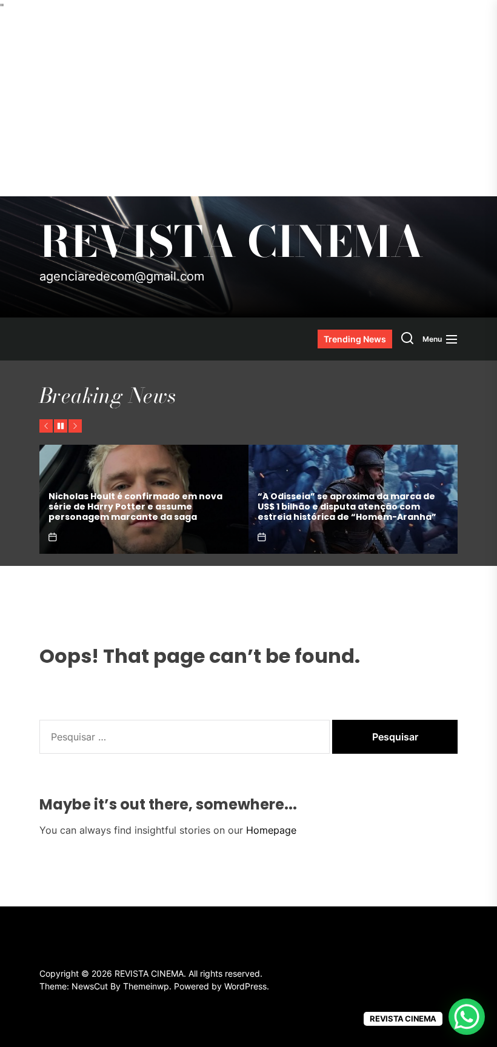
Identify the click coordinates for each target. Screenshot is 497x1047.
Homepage (271, 830)
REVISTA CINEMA (231, 241)
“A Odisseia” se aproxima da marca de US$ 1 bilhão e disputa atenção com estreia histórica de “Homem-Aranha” (347, 506)
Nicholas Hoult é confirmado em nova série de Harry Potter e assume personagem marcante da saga (135, 506)
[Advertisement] (248, 105)
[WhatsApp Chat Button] (467, 1017)
